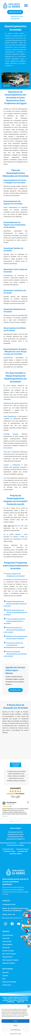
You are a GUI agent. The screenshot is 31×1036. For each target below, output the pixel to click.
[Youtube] (19, 924)
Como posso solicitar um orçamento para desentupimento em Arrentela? (14, 645)
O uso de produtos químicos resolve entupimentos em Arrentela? (14, 621)
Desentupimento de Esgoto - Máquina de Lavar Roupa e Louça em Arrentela (15, 351)
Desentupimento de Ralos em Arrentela (15, 329)
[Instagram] (5, 924)
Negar (15, 1025)
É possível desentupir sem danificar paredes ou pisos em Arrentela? (15, 603)
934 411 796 (15, 19)
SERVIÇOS (5, 931)
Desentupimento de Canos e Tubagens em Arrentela (15, 181)
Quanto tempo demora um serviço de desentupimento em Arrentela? (15, 612)
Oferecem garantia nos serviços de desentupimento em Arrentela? (14, 630)
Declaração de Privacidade (15, 1033)
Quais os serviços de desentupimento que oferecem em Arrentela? (15, 654)
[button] (28, 1006)
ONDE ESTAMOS (15, 828)
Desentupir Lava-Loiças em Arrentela (15, 270)
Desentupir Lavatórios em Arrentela (15, 291)
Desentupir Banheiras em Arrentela (15, 310)
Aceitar (16, 1021)
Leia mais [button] (4, 816)
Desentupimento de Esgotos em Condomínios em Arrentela (15, 224)
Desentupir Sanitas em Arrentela (13, 249)
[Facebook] (12, 924)
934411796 (20, 1002)
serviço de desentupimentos (12, 388)
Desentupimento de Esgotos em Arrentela (13, 202)
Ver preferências (15, 1030)
